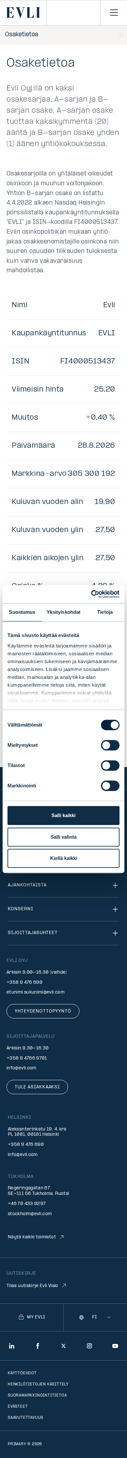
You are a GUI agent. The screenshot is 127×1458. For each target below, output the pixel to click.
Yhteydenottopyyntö (43, 1011)
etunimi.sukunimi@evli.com (35, 992)
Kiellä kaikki (63, 858)
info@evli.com (21, 1068)
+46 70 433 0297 (27, 1203)
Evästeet (18, 1407)
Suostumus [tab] (22, 612)
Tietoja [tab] (105, 612)
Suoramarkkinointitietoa (37, 1396)
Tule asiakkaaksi (37, 1087)
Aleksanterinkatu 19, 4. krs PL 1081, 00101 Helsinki (37, 1132)
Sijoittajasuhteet (33, 932)
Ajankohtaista (27, 885)
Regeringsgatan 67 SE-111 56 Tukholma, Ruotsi (38, 1191)
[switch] (110, 745)
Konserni (20, 909)
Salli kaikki (63, 815)
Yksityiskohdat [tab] (63, 612)
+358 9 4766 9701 (27, 1058)
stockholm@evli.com (30, 1214)
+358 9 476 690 (24, 982)
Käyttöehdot (22, 1373)
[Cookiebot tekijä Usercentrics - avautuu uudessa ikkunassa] (91, 594)
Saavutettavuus (25, 1418)
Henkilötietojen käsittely (38, 1384)
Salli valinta (63, 837)
